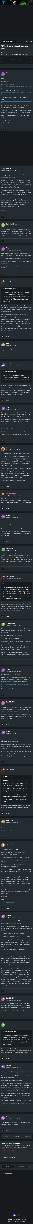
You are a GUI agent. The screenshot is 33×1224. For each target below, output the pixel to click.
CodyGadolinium (11, 224)
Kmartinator (10, 168)
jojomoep (9, 844)
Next (27, 66)
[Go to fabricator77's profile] (3, 624)
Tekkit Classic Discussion (21, 54)
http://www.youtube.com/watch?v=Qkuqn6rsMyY (14, 431)
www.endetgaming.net (7, 902)
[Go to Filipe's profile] (3, 74)
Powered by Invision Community (16, 1221)
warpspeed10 (10, 281)
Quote (7, 128)
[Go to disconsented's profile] (3, 494)
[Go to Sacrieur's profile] (3, 449)
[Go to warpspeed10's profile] (3, 282)
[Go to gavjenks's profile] (3, 1066)
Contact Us (17, 1219)
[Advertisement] (16, 22)
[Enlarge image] (15, 559)
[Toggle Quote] (3, 288)
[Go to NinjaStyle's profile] (3, 821)
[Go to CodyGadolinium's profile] (3, 225)
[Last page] (30, 66)
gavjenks (9, 1065)
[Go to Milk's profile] (3, 344)
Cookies (24, 1219)
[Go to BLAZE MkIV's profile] (3, 703)
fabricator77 (10, 623)
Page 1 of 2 (16, 66)
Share (8, 1166)
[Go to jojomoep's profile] (3, 845)
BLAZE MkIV (10, 702)
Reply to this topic (16, 60)
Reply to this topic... (10, 1157)
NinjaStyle (9, 820)
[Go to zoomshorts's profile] (3, 549)
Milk (7, 343)
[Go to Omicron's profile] (3, 916)
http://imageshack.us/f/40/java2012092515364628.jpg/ (16, 101)
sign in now (10, 1147)
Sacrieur (9, 448)
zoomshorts (10, 548)
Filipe (4, 52)
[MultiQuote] (2, 129)
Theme (9, 1219)
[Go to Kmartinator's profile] (3, 169)
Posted (13, 75)
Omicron (9, 915)
